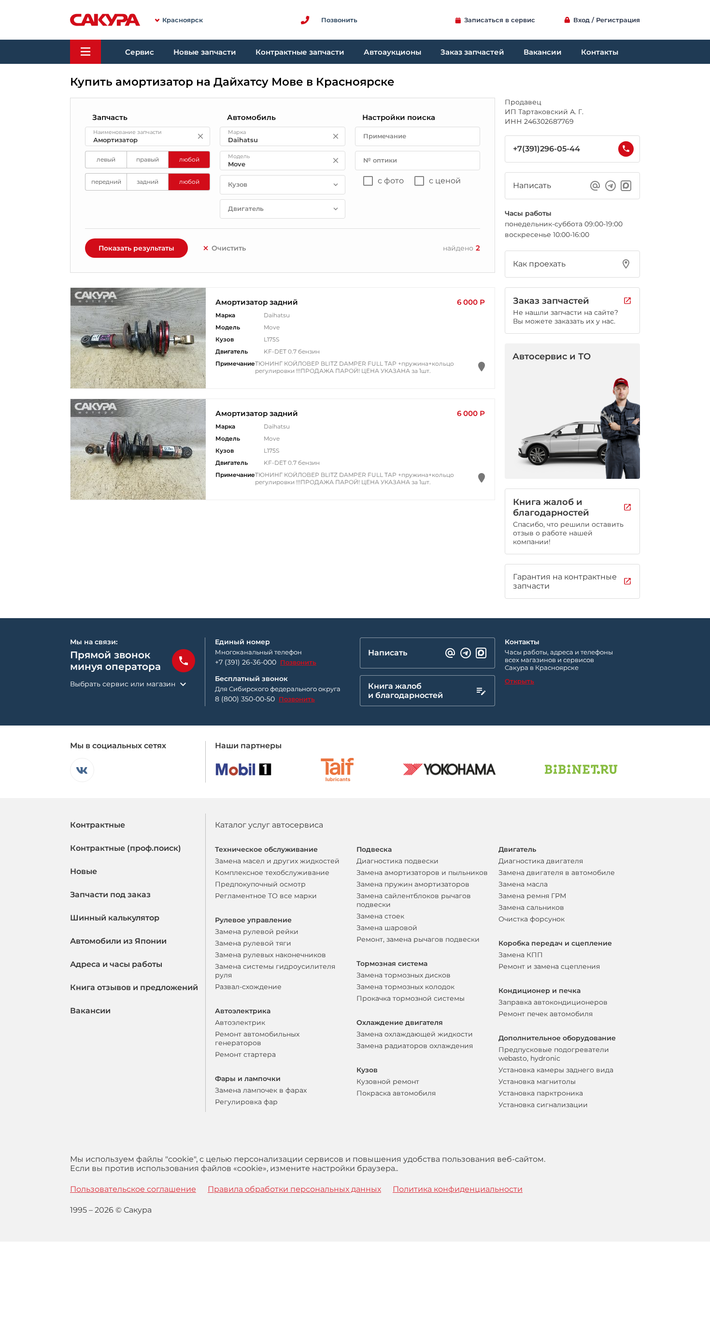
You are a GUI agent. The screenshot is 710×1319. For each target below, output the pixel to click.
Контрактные (97, 825)
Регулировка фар (246, 1101)
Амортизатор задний (256, 302)
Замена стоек (380, 916)
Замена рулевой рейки (256, 931)
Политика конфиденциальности (458, 1189)
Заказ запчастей (472, 52)
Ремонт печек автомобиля (545, 1013)
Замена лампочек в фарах (261, 1090)
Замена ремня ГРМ (532, 895)
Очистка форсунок (531, 919)
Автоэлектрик (240, 1022)
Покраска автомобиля (396, 1093)
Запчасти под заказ (110, 894)
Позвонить (298, 662)
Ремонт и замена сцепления (549, 966)
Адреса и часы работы (116, 964)
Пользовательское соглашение (133, 1189)
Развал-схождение (248, 986)
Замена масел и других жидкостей (277, 861)
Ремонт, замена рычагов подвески (418, 939)
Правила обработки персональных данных (294, 1189)
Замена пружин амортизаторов (412, 884)
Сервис (139, 52)
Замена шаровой (386, 927)
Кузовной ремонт (387, 1081)
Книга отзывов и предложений (134, 987)
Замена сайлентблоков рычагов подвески (413, 900)
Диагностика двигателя (540, 861)
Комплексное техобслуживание (272, 872)
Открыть (519, 681)
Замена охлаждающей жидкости (414, 1034)
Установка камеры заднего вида (555, 1070)
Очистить (229, 248)
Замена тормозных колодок (405, 986)
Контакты (599, 52)
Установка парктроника (540, 1093)
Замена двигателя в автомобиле (556, 872)
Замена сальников (531, 907)
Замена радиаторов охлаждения (414, 1045)
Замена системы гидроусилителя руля (275, 970)
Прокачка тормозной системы (410, 998)
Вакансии (543, 52)
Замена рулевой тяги (253, 943)
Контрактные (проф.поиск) (125, 848)
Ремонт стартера (245, 1054)
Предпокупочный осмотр (260, 884)
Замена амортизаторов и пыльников (422, 872)
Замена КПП (520, 954)
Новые (83, 871)
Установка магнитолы (537, 1081)
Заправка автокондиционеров (553, 1002)
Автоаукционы (392, 52)
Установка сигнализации (543, 1104)
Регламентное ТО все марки (266, 895)
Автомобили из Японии (118, 941)
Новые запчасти (204, 52)
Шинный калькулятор (114, 917)
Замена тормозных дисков (403, 975)
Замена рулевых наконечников (270, 954)
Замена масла (523, 884)
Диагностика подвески (397, 861)
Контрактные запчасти (300, 52)
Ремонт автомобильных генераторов (257, 1038)
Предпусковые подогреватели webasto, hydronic (553, 1054)
